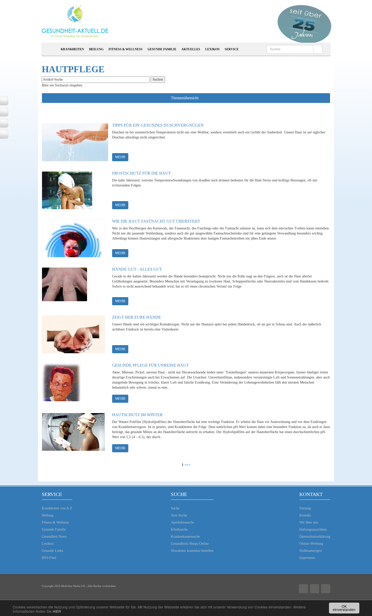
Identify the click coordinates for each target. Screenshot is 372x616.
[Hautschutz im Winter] (73, 432)
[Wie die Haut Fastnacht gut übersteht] (73, 238)
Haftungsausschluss (313, 529)
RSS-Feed (49, 558)
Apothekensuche (182, 522)
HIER (57, 611)
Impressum (307, 558)
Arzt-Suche (179, 515)
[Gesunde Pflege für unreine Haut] (61, 382)
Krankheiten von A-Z (57, 508)
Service (232, 49)
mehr (120, 157)
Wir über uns (308, 522)
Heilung (96, 49)
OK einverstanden (344, 608)
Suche (175, 508)
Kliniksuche (179, 529)
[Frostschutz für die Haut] (67, 190)
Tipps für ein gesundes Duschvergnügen (158, 125)
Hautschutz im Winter (137, 415)
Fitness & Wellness (125, 49)
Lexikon (212, 49)
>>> (187, 465)
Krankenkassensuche (185, 536)
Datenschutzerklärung (314, 536)
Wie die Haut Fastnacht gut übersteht (156, 221)
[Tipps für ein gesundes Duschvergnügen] (75, 142)
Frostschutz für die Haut (141, 173)
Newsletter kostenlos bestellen (192, 551)
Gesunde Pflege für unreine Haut (150, 365)
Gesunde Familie (162, 49)
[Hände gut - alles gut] (64, 286)
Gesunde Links (52, 551)
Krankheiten (72, 49)
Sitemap (305, 508)
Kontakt (305, 515)
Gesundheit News (54, 536)
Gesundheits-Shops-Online (190, 544)
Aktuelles (190, 49)
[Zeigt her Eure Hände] (73, 334)
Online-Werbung (311, 544)
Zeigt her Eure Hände (136, 317)
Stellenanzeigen (310, 551)
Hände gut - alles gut (137, 269)
